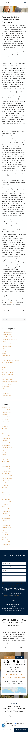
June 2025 (5, 426)
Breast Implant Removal (9, 339)
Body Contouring (7, 332)
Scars (3, 388)
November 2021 (6, 497)
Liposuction (5, 370)
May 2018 (4, 537)
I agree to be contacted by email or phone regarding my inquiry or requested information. (13, 589)
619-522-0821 (22, 730)
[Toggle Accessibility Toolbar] (3, 725)
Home (9, 706)
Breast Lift (5, 341)
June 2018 (5, 535)
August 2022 (5, 480)
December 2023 (6, 469)
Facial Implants (6, 355)
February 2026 (6, 407)
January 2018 (6, 544)
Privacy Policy (7, 595)
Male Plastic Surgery (8, 372)
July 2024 (5, 452)
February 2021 (6, 509)
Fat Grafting (5, 358)
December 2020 (6, 513)
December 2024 (6, 440)
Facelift (4, 353)
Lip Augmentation (7, 362)
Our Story (8, 712)
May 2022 (4, 487)
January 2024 (6, 466)
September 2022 (7, 478)
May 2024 (5, 457)
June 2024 (5, 454)
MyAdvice (14, 719)
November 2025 (6, 414)
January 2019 (6, 525)
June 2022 (5, 485)
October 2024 (6, 445)
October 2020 (6, 518)
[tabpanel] (14, 677)
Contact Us (19, 712)
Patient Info (11, 710)
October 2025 (6, 417)
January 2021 (6, 511)
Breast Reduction (7, 344)
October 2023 (6, 473)
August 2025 (5, 421)
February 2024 (6, 464)
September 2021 (6, 501)
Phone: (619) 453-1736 (14, 675)
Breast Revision (6, 346)
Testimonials (20, 708)
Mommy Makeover (7, 374)
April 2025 (5, 431)
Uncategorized (6, 395)
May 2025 (5, 428)
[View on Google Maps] (14, 690)
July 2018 (4, 532)
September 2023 (7, 476)
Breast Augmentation (8, 337)
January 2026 (6, 410)
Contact (9, 303)
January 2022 (6, 494)
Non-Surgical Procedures (9, 381)
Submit (14, 600)
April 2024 (5, 459)
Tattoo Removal (7, 391)
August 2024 (5, 450)
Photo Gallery (8, 708)
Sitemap (9, 723)
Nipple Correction (7, 379)
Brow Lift (4, 348)
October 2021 (6, 499)
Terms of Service (17, 595)
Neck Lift (4, 377)
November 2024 (6, 443)
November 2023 (6, 471)
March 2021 (5, 506)
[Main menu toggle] (25, 2)
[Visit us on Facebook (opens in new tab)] (11, 703)
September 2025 (7, 419)
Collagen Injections (8, 351)
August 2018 (5, 530)
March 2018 (5, 539)
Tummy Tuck (6, 393)
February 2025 (6, 436)
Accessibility (6, 722)
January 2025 (6, 438)
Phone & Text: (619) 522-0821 (14, 678)
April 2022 (5, 490)
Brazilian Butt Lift (7, 334)
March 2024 (5, 461)
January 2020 (6, 520)
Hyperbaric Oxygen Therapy (10, 360)
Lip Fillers (4, 365)
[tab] (9, 657)
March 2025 (5, 433)
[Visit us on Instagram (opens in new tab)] (14, 703)
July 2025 (5, 424)
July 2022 (4, 483)
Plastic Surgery (6, 384)
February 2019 (6, 523)
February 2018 (6, 542)
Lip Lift (4, 367)
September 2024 (7, 447)
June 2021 (5, 504)
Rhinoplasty (5, 386)
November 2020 (6, 516)
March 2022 (5, 492)
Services (17, 706)
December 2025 (6, 412)
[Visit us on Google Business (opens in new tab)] (16, 703)
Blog (19, 710)
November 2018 (6, 527)
